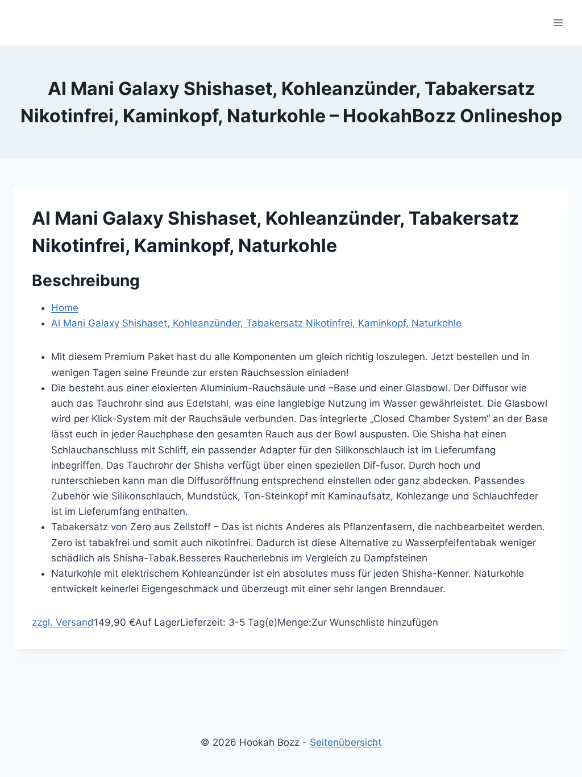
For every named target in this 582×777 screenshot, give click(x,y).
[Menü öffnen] (557, 22)
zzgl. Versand (63, 622)
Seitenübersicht (345, 742)
